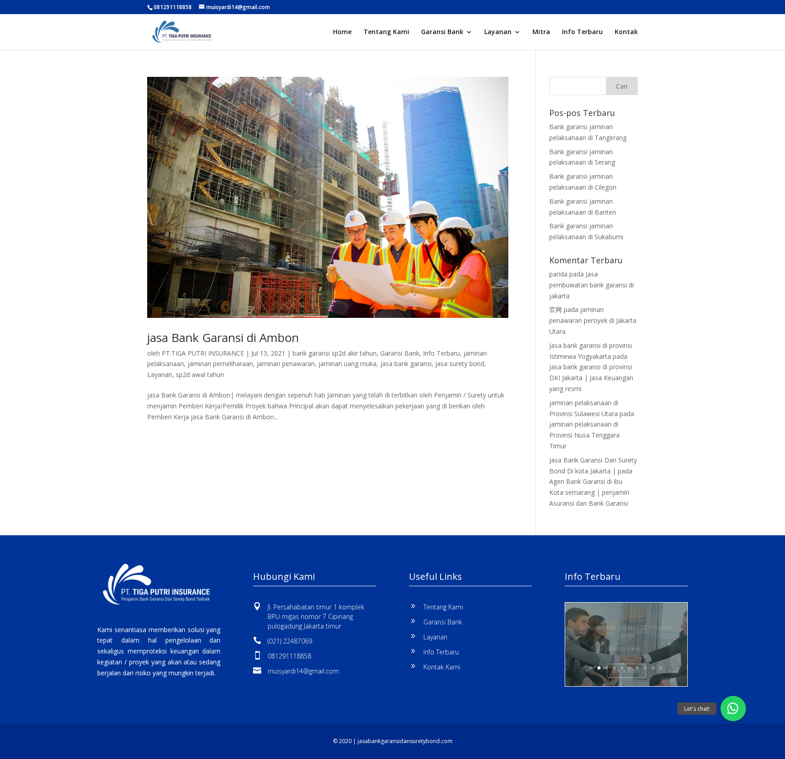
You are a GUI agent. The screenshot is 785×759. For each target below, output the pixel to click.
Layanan (498, 32)
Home (342, 32)
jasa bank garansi (406, 363)
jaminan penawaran (286, 363)
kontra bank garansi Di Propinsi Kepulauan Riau (626, 634)
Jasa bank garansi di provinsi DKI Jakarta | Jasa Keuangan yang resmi (591, 377)
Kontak (626, 32)
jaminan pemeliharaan (220, 363)
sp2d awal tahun (200, 374)
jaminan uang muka (347, 363)
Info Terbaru (582, 32)
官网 (555, 309)
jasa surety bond (459, 363)
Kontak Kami (441, 667)
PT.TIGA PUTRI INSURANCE (203, 353)
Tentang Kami (386, 32)
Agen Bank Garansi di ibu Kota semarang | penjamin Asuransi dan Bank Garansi (589, 492)
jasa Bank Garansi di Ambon (223, 337)
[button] (733, 708)
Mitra (541, 32)
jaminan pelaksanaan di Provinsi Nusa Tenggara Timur (584, 435)
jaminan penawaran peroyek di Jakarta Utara (592, 320)
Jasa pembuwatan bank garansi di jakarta (591, 285)
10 (660, 667)
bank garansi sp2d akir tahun (335, 353)
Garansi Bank (442, 32)
